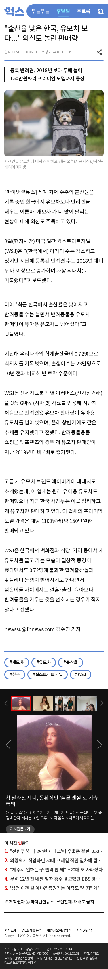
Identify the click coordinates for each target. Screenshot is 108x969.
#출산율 (70, 662)
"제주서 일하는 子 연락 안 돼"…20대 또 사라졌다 (53, 870)
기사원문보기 (20, 829)
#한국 (15, 674)
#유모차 (44, 662)
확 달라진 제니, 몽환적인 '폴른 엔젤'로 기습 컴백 (52, 801)
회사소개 (10, 930)
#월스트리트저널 (47, 674)
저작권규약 (84, 930)
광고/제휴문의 (32, 930)
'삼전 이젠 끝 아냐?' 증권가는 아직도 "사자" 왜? (52, 888)
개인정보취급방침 (59, 930)
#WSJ (80, 674)
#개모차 (17, 662)
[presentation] (6, 703)
